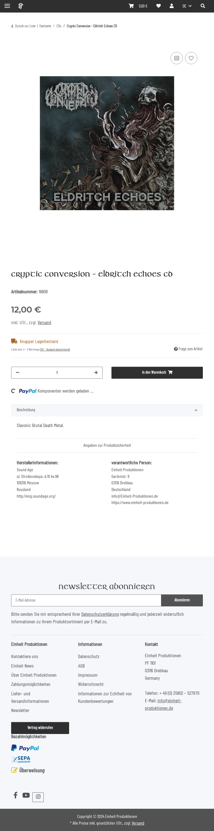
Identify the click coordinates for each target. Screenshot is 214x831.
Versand (44, 322)
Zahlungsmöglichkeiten (30, 684)
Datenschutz (88, 656)
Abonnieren (182, 600)
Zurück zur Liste (25, 26)
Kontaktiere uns (24, 656)
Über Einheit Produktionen (34, 675)
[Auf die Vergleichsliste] (177, 58)
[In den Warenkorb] (15, 44)
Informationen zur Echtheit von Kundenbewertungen (105, 697)
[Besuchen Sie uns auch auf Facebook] (15, 795)
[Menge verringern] (17, 372)
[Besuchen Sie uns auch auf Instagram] (38, 797)
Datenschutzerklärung (100, 614)
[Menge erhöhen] (96, 372)
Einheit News (22, 666)
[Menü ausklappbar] (7, 3)
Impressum (88, 675)
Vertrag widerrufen (40, 728)
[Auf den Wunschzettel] (191, 58)
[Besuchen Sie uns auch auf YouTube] (26, 795)
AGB (81, 666)
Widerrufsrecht (91, 684)
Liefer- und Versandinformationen (30, 697)
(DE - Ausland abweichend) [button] (55, 349)
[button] (203, 6)
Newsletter (20, 710)
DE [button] (184, 6)
